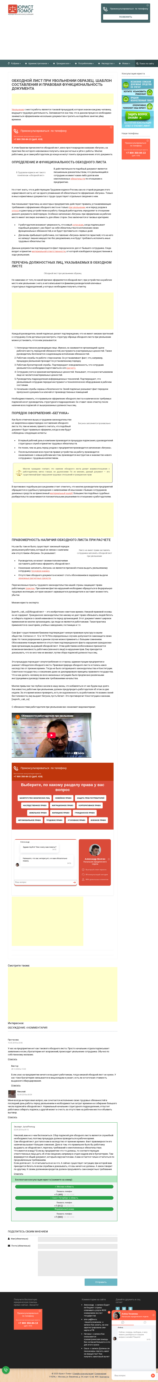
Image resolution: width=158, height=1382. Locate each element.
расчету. (71, 368)
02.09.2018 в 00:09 (24, 1095)
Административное (38, 63)
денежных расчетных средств (34, 578)
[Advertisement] (79, 37)
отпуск (15, 210)
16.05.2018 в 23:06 (15, 1043)
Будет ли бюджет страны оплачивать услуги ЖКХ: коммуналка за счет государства (97, 1310)
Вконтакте (124, 1309)
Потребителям (86, 63)
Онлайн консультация (83, 1374)
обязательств (78, 178)
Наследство (108, 63)
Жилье (126, 63)
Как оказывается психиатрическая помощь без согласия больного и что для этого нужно (97, 1339)
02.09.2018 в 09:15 (21, 1130)
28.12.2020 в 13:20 (18, 1069)
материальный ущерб (61, 493)
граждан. (30, 588)
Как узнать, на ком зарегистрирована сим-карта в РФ (96, 1327)
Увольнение (18, 109)
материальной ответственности (49, 251)
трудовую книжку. (40, 571)
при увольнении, (77, 207)
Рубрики (16, 63)
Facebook (118, 1309)
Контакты (104, 1377)
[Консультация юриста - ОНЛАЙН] (138, 103)
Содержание (100, 1374)
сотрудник (78, 224)
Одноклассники (130, 1309)
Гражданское (63, 63)
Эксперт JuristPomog (24, 1126)
